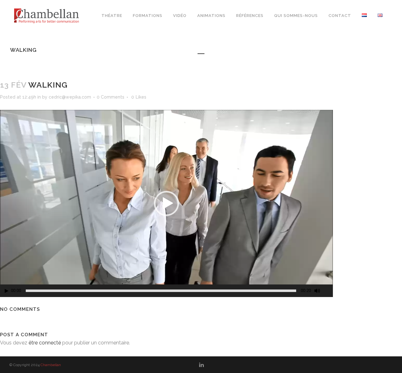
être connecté (45, 343)
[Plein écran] (328, 291)
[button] (166, 203)
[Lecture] (6, 291)
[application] (166, 203)
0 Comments (110, 97)
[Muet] (317, 290)
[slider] (161, 290)
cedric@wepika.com (70, 97)
